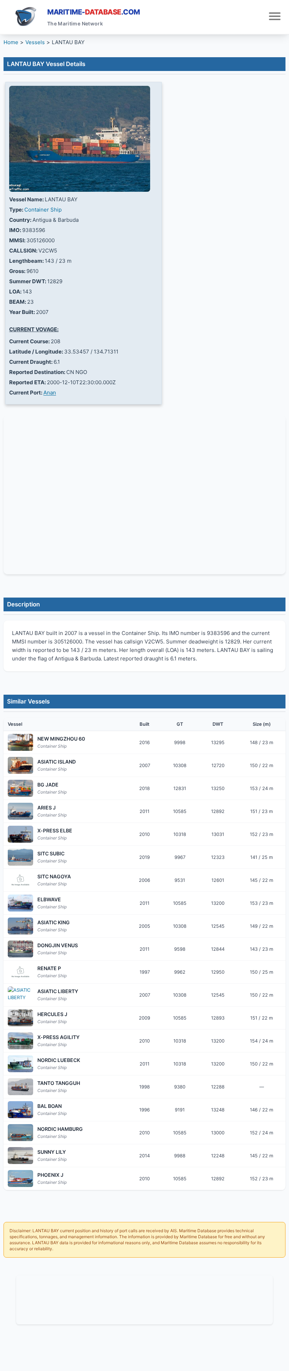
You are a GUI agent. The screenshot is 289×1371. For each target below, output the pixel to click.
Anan (49, 392)
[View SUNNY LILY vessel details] (20, 1155)
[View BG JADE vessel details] (20, 788)
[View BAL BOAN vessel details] (20, 1109)
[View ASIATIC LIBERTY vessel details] (20, 994)
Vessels (35, 42)
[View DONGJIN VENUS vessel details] (20, 948)
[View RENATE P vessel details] (20, 971)
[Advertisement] (144, 1298)
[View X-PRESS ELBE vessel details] (20, 834)
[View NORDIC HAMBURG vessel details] (20, 1132)
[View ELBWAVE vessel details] (20, 903)
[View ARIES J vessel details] (20, 811)
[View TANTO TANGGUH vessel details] (20, 1086)
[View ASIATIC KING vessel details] (20, 926)
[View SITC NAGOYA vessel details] (20, 880)
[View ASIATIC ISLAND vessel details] (20, 765)
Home (11, 42)
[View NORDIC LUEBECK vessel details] (20, 1063)
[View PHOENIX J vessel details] (20, 1178)
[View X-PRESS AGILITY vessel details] (20, 1040)
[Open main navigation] (275, 17)
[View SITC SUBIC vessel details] (20, 857)
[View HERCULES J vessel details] (20, 1017)
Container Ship (43, 209)
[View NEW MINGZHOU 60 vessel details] (20, 742)
